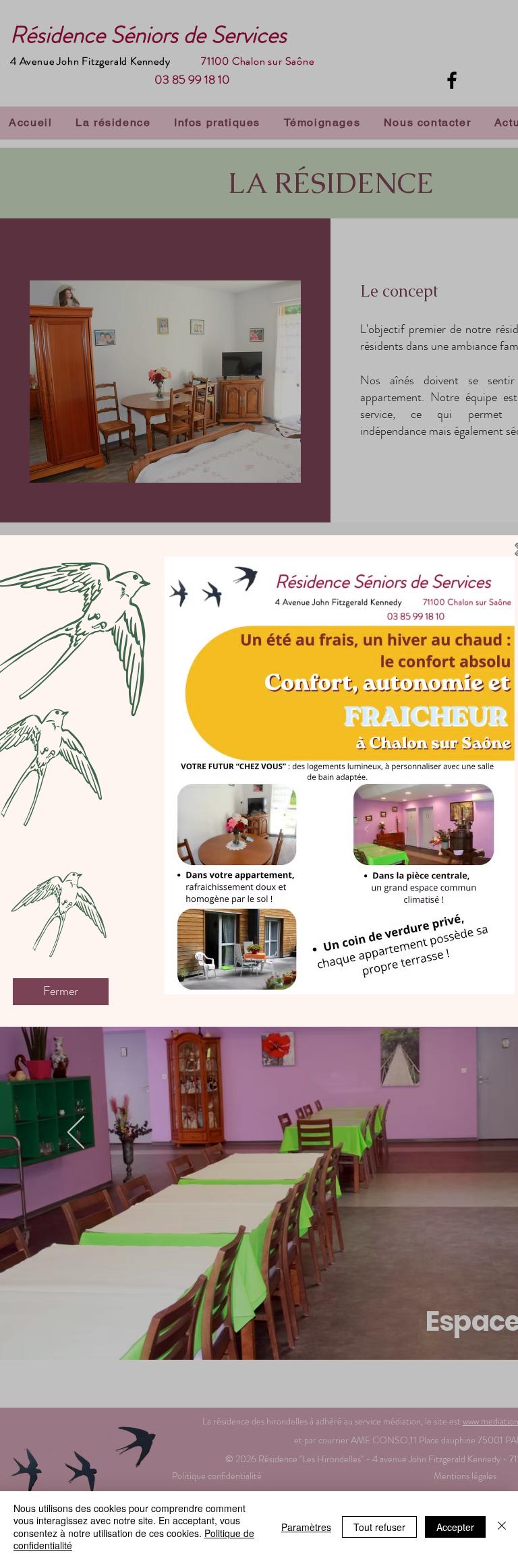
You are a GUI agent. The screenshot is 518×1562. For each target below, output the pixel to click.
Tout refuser (379, 1527)
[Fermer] (502, 1526)
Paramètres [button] (306, 1527)
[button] (61, 991)
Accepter (455, 1527)
